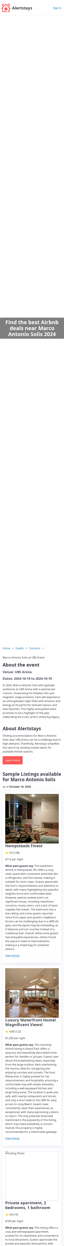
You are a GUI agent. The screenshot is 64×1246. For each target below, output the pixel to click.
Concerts (34, 648)
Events (20, 648)
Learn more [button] (12, 760)
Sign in (57, 8)
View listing (12, 955)
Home (6, 648)
